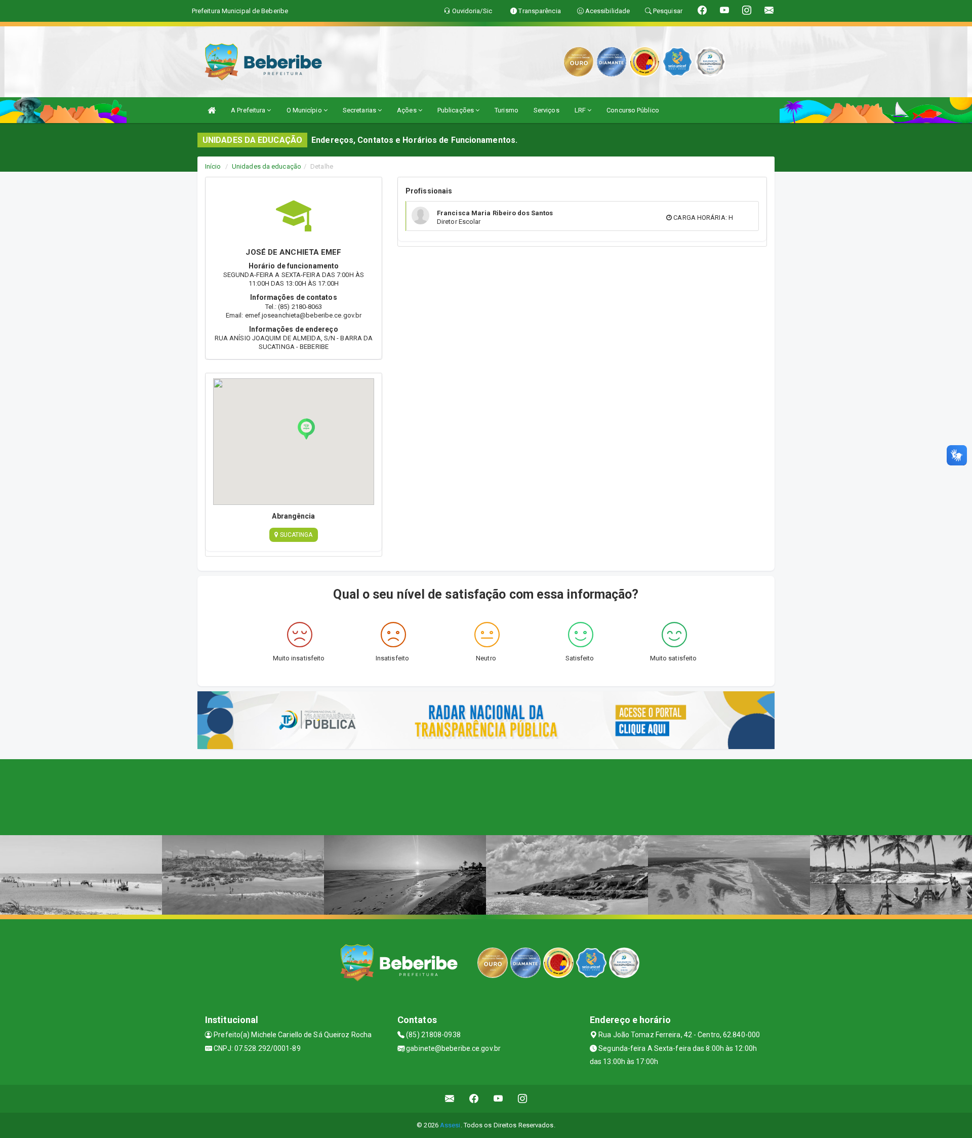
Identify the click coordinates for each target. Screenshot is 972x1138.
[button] (306, 429)
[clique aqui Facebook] (474, 1099)
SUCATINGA (295, 534)
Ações (407, 110)
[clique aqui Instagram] (523, 1099)
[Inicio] (211, 110)
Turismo (506, 110)
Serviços (546, 110)
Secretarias (360, 110)
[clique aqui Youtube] (498, 1099)
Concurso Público (632, 110)
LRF (581, 110)
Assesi (450, 1125)
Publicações (456, 110)
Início (213, 166)
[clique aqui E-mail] (450, 1099)
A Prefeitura (249, 110)
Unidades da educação (266, 166)
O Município (305, 110)
